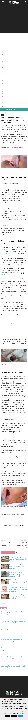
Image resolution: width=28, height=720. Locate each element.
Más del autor (19, 553)
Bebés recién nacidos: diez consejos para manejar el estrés (7, 544)
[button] (26, 2)
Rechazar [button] (14, 716)
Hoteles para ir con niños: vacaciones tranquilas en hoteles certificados (21, 545)
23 (2, 74)
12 (2, 54)
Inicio (1, 112)
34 (2, 95)
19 (2, 67)
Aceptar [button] (20, 716)
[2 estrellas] (5, 525)
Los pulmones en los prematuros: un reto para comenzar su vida (17, 574)
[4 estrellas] (8, 525)
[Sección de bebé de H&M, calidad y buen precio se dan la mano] (5, 559)
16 (2, 61)
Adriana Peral (7, 122)
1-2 (2, 35)
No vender (15, 718)
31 (2, 89)
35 (2, 97)
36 (2, 98)
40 (2, 106)
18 (2, 65)
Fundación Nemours (10, 254)
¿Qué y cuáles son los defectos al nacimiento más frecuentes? (18, 589)
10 (2, 50)
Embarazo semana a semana (14, 109)
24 (2, 76)
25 (2, 78)
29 (2, 85)
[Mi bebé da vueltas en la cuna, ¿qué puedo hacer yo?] (5, 581)
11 (2, 52)
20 (2, 69)
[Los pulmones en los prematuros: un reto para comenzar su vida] (5, 574)
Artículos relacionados (8, 553)
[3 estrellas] (6, 525)
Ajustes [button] (7, 716)
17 (2, 63)
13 (2, 56)
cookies (7, 699)
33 (2, 93)
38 (2, 102)
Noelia (2, 652)
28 (2, 84)
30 (2, 87)
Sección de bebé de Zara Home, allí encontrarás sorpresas (17, 566)
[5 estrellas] (9, 525)
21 (2, 71)
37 (2, 100)
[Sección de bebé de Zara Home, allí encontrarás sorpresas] (5, 566)
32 (2, 91)
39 (2, 104)
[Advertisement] (14, 19)
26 (2, 80)
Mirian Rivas (3, 616)
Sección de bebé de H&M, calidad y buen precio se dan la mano (18, 559)
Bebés (5, 112)
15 (2, 59)
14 (2, 58)
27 (2, 82)
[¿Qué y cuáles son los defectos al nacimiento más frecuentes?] (5, 589)
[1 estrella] (4, 525)
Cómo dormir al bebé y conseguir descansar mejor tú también (17, 596)
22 (2, 72)
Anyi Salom (3, 643)
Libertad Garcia (4, 625)
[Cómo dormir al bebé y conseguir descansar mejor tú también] (5, 596)
